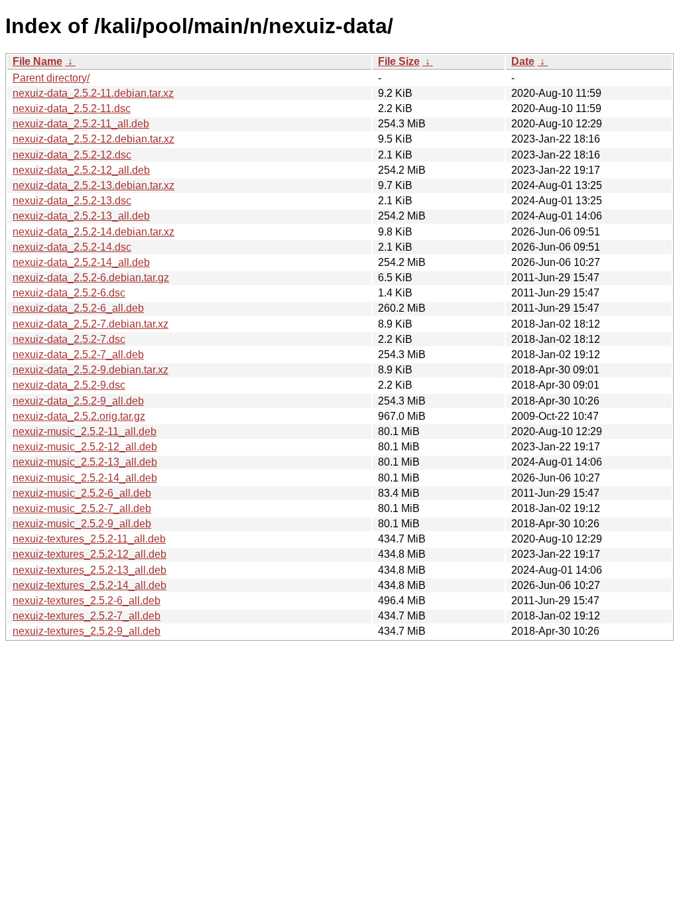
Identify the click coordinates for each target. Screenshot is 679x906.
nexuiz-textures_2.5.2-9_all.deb (86, 631)
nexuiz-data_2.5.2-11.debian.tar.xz (93, 93)
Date (522, 61)
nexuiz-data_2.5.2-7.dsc (69, 339)
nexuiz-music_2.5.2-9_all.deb (82, 523)
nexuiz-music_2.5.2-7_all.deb (82, 508)
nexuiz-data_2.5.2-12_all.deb (81, 170)
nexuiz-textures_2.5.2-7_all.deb (86, 615)
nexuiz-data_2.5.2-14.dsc (72, 247)
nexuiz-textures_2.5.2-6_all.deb (86, 600)
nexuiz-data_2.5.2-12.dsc (72, 155)
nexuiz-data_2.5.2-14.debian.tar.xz (93, 231)
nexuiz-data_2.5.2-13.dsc (72, 200)
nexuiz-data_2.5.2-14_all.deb (81, 262)
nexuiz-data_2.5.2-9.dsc (69, 385)
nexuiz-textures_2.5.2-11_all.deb (89, 539)
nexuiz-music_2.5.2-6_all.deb (82, 493)
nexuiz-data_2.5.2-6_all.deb (78, 308)
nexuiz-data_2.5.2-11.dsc (72, 108)
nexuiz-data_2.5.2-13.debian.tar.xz (93, 185)
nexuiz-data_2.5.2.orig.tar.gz (79, 416)
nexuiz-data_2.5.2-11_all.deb (81, 123)
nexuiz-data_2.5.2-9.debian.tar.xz (90, 369)
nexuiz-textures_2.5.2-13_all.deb (89, 570)
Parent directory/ (51, 78)
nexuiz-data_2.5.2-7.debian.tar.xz (90, 324)
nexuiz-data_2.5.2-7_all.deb (78, 354)
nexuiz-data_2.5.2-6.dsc (69, 292)
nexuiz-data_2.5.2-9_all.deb (78, 401)
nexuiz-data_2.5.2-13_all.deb (81, 216)
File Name (37, 61)
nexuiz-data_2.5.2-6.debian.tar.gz (91, 277)
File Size (399, 61)
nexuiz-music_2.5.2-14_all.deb (85, 478)
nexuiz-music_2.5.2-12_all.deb (85, 446)
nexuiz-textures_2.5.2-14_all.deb (89, 585)
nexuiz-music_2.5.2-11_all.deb (84, 431)
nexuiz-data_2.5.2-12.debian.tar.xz (93, 139)
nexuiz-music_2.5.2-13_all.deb (85, 462)
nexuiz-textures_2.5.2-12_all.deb (89, 554)
